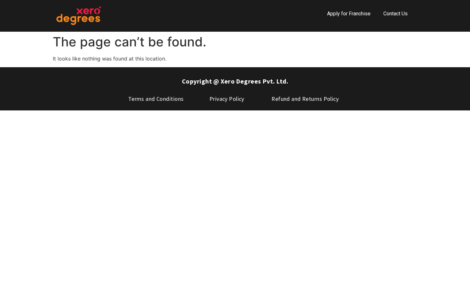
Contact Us (395, 14)
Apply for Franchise (349, 14)
